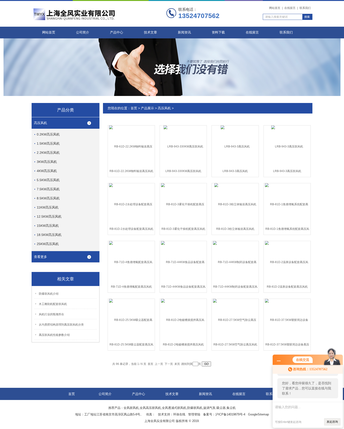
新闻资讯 (184, 32)
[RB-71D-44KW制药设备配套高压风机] (235, 262)
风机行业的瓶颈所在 (51, 314)
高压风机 (40, 123)
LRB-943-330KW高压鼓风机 (183, 171)
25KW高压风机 (48, 244)
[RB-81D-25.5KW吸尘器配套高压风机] (131, 319)
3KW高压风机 (47, 162)
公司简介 (82, 32)
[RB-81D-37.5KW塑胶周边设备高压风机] (287, 319)
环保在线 (179, 414)
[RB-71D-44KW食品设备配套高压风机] (183, 262)
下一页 (169, 364)
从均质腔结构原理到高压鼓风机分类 (61, 324)
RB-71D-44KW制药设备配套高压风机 (235, 287)
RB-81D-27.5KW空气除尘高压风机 (235, 344)
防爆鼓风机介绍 (49, 293)
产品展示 (147, 108)
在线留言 (290, 8)
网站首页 (274, 8)
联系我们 (305, 8)
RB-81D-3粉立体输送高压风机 (235, 229)
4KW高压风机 (47, 171)
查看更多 (40, 257)
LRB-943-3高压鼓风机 (287, 171)
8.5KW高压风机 (48, 198)
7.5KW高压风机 (48, 189)
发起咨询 (332, 421)
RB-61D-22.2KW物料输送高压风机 (131, 171)
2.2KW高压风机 (48, 152)
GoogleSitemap (258, 414)
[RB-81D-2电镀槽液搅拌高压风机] (183, 319)
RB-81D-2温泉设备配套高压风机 (287, 286)
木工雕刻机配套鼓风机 (53, 304)
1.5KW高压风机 (48, 143)
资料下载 (218, 32)
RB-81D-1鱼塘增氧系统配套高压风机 (287, 229)
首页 (134, 108)
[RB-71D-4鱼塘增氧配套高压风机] (131, 262)
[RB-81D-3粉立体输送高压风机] (235, 204)
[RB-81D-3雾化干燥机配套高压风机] (183, 204)
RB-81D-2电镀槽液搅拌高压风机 (183, 344)
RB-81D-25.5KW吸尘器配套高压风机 (131, 345)
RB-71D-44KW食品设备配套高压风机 (183, 287)
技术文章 (150, 32)
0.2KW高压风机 (48, 134)
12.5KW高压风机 (49, 216)
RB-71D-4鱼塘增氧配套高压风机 (131, 286)
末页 (177, 364)
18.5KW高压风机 (49, 235)
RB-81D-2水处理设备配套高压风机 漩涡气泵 (131, 229)
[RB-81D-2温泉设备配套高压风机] (287, 262)
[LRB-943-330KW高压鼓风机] (183, 146)
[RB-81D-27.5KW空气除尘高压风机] (235, 319)
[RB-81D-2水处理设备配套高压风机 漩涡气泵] (131, 204)
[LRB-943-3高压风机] (235, 146)
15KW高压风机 (48, 225)
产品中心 (116, 32)
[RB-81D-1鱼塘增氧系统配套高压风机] (287, 204)
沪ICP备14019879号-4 (230, 414)
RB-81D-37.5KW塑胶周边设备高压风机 (287, 345)
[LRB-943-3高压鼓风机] (287, 146)
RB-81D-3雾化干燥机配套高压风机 (183, 229)
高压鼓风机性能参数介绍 (54, 335)
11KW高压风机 (48, 207)
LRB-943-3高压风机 (235, 171)
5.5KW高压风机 (48, 180)
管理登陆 (194, 414)
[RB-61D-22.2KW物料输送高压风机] (131, 146)
